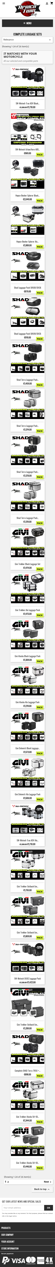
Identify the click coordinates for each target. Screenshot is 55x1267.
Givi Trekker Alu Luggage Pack (27, 610)
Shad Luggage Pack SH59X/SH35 (27, 333)
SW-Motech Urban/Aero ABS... (27, 149)
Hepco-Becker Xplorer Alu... (27, 241)
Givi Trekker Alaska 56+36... (27, 1116)
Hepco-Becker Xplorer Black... (27, 195)
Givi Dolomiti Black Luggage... (27, 748)
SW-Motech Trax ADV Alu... (27, 840)
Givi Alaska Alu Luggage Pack (27, 702)
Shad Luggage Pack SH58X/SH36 (27, 287)
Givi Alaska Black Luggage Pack (27, 656)
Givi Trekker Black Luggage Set (27, 564)
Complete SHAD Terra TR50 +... (27, 1070)
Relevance (27, 39)
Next (48, 1182)
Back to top (42, 1189)
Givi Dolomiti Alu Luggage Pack (27, 794)
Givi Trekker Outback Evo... (27, 886)
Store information (10, 1248)
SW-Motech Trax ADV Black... (27, 103)
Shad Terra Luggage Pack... (28, 379)
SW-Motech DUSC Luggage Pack (27, 978)
